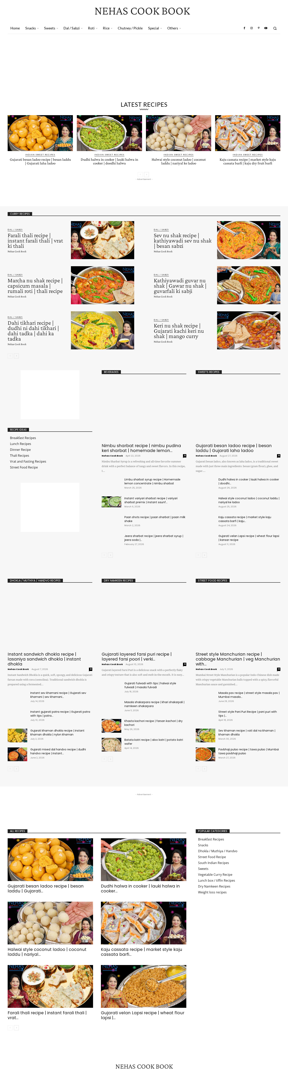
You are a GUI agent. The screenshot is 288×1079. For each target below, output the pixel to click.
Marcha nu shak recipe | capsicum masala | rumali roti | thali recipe (35, 285)
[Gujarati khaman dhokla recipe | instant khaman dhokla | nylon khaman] (17, 735)
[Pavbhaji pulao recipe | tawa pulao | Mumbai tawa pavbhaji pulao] (205, 754)
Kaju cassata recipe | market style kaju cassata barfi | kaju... (244, 519)
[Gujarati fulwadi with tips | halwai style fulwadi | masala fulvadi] (111, 688)
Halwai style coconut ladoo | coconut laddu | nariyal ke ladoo (179, 161)
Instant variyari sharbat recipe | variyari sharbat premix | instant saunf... (151, 500)
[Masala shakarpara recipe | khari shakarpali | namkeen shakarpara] (111, 707)
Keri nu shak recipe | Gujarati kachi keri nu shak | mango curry (179, 330)
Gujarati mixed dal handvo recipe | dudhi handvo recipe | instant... (58, 751)
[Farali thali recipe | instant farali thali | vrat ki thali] (102, 240)
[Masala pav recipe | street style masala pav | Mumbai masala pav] (205, 698)
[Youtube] (265, 28)
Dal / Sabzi (15, 229)
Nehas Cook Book (17, 251)
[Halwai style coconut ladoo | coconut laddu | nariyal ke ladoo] (178, 133)
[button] (274, 28)
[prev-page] (140, 174)
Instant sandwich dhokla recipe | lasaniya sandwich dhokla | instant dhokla (44, 659)
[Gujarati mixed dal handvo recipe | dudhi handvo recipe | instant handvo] (17, 754)
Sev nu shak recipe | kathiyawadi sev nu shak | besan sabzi (183, 240)
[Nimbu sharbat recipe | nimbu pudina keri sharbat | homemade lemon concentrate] (144, 410)
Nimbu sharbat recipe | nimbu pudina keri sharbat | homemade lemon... (141, 448)
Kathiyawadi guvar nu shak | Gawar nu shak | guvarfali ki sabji (180, 285)
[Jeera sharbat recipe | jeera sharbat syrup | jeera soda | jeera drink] (111, 539)
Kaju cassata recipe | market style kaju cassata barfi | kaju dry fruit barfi (248, 161)
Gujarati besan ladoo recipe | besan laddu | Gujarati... (46, 888)
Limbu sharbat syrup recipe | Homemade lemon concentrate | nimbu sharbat (152, 481)
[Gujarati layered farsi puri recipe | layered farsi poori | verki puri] (144, 618)
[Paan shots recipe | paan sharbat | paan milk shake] (111, 520)
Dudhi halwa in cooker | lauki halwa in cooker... (140, 888)
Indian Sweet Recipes (40, 154)
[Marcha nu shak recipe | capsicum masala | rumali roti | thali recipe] (102, 285)
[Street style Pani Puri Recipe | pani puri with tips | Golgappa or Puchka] (205, 717)
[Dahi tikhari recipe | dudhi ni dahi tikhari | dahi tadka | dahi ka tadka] (102, 330)
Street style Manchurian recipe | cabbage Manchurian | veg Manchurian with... (238, 659)
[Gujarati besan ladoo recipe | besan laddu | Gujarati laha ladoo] (40, 133)
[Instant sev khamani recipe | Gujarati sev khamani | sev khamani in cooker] (17, 698)
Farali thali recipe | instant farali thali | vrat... (47, 1015)
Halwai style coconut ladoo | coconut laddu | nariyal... (47, 952)
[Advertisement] (144, 63)
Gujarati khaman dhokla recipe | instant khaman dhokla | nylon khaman (57, 732)
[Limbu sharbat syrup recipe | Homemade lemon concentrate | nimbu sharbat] (111, 483)
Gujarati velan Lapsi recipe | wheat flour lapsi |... (142, 1015)
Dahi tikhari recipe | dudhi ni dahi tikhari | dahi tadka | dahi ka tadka (33, 330)
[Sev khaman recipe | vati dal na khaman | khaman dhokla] (205, 735)
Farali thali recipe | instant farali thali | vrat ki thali (35, 240)
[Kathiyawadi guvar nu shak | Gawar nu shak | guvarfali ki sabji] (248, 285)
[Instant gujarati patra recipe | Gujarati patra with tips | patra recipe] (17, 717)
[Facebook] (244, 28)
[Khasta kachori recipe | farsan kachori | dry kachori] (111, 726)
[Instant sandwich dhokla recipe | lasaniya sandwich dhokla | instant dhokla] (50, 618)
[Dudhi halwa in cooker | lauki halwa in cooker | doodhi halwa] (109, 133)
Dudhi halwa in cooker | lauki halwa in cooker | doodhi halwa (109, 161)
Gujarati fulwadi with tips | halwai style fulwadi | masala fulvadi (150, 685)
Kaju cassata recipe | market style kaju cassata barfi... (141, 952)
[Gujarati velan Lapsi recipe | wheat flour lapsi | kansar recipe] (205, 541)
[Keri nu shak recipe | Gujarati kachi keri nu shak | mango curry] (248, 330)
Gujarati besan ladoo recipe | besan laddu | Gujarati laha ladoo (40, 161)
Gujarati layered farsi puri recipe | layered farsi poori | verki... (137, 656)
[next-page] (146, 174)
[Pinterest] (258, 28)
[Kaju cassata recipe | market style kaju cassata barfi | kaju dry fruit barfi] (247, 133)
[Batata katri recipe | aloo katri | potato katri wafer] (111, 745)
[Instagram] (251, 28)
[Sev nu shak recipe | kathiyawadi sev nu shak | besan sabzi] (248, 240)
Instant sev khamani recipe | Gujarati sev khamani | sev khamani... (58, 695)
